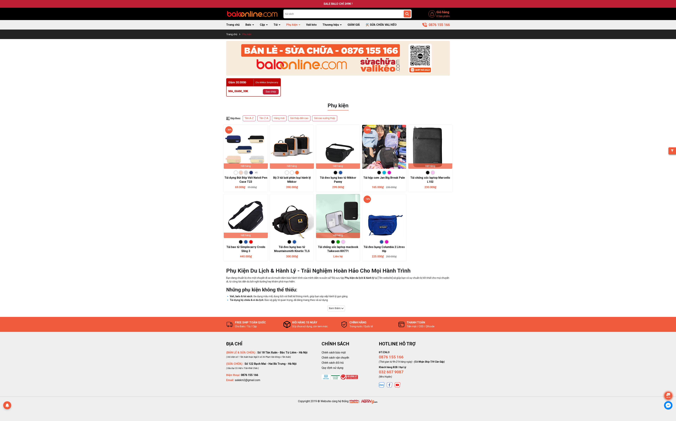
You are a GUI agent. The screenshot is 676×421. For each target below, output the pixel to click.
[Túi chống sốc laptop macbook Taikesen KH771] (338, 216)
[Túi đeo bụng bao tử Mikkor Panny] (338, 147)
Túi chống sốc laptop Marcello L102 (430, 179)
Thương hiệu (331, 24)
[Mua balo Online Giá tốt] (338, 58)
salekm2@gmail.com (247, 380)
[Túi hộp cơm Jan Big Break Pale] (384, 147)
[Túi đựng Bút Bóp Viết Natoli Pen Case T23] (246, 147)
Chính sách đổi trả (333, 362)
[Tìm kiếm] (407, 13)
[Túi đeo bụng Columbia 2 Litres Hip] (384, 216)
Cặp (263, 24)
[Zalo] (381, 384)
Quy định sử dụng (332, 367)
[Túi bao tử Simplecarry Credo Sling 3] (246, 216)
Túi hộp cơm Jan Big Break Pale (384, 177)
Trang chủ (233, 24)
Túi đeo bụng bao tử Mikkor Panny (338, 179)
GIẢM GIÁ (354, 24)
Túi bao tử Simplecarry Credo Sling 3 (245, 249)
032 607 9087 (391, 372)
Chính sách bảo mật (334, 352)
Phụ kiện (292, 24)
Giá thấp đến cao (299, 118)
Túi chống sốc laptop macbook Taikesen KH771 (338, 249)
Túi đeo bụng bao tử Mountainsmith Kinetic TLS (292, 249)
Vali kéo (311, 24)
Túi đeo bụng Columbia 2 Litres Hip (384, 249)
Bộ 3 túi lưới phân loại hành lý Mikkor (292, 179)
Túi (276, 24)
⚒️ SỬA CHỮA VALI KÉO (381, 24)
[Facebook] (389, 384)
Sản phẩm (443, 16)
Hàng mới (279, 118)
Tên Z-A (263, 118)
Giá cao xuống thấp (324, 118)
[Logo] (252, 13)
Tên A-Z (249, 118)
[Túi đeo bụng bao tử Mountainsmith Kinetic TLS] (292, 216)
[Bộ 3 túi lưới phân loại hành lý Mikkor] (292, 147)
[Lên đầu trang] (668, 385)
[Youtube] (397, 384)
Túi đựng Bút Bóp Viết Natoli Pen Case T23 (245, 179)
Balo (248, 24)
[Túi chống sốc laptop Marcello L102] (430, 147)
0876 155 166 (391, 357)
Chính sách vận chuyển (335, 357)
